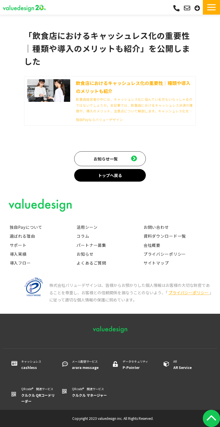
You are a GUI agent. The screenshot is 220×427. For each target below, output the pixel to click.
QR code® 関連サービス (38, 395)
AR (182, 364)
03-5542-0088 (176, 8)
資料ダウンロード (198, 8)
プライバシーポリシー (165, 254)
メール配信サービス (85, 364)
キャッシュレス (31, 364)
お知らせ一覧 (106, 159)
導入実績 (18, 254)
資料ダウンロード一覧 (165, 236)
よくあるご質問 (91, 263)
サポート (18, 245)
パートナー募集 (91, 245)
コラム (82, 236)
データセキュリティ (135, 364)
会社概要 (152, 245)
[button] (211, 7)
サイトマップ (156, 263)
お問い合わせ (187, 8)
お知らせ (84, 254)
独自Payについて (26, 227)
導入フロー (20, 263)
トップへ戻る (110, 175)
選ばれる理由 (22, 236)
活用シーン (86, 227)
